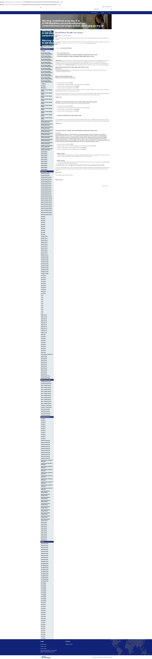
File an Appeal (43, 583)
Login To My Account (106, 6)
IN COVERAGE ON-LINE (67, 76)
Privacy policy (43, 644)
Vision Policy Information (45, 413)
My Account (43, 216)
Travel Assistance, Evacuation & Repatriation (46, 460)
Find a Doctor (43, 275)
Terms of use (43, 646)
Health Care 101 (44, 315)
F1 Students (43, 51)
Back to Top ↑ (105, 186)
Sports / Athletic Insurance (46, 385)
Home (42, 47)
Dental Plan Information (45, 409)
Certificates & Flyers (45, 256)
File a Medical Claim (44, 563)
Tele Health (43, 419)
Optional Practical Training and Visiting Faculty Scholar (46, 121)
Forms (42, 295)
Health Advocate (44, 522)
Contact (102, 12)
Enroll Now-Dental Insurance (46, 381)
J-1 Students (43, 84)
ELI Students (43, 86)
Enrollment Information (45, 173)
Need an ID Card (44, 356)
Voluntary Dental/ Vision (45, 376)
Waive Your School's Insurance (46, 197)
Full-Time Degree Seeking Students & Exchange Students (46, 53)
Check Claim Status (44, 543)
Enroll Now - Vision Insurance (46, 405)
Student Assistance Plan (45, 440)
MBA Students (43, 88)
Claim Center (43, 334)
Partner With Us (94, 12)
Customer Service (44, 236)
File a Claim (43, 622)
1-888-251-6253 (68, 644)
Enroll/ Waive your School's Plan (47, 354)
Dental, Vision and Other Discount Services (45, 491)
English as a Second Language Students (46, 90)
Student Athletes (44, 152)
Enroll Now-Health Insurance (46, 177)
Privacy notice (43, 648)
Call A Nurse (43, 421)
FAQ (109, 12)
